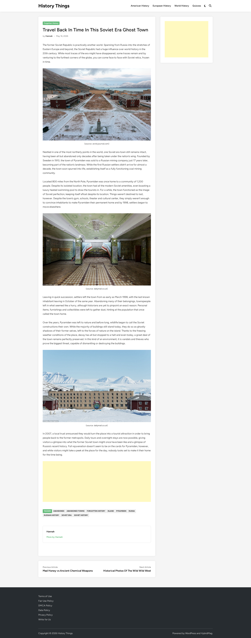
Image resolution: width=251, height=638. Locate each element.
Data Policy (44, 610)
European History (162, 5)
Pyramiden (121, 511)
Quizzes (196, 5)
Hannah (49, 36)
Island (111, 511)
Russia (132, 511)
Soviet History (81, 515)
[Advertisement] (97, 481)
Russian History (51, 515)
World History (181, 5)
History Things (53, 6)
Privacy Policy (45, 614)
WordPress (190, 633)
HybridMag (206, 633)
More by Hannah (54, 537)
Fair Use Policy (45, 600)
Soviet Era (67, 515)
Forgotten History (51, 23)
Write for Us (44, 619)
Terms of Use (45, 596)
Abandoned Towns (75, 511)
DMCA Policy (45, 605)
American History (140, 5)
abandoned (58, 511)
